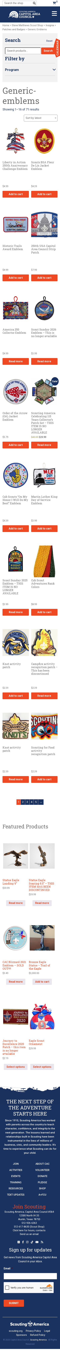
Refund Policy (37, 1334)
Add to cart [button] (16, 194)
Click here (18, 1230)
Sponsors (21, 1334)
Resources (16, 1188)
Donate (42, 1176)
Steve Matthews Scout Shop (27, 25)
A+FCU (42, 1194)
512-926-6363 (29, 1222)
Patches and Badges (13, 29)
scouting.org (15, 1330)
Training (16, 1182)
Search (48, 50)
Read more (16, 361)
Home (5, 25)
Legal (47, 1330)
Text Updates (15, 1194)
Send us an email (29, 1234)
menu (54, 12)
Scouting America (38, 1340)
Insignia (50, 25)
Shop (42, 1188)
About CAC (43, 1163)
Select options (15, 1067)
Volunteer (42, 1170)
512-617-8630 (21, 1226)
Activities (15, 1170)
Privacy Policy (33, 1330)
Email (8, 1268)
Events (15, 1176)
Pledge (42, 1182)
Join (16, 1163)
